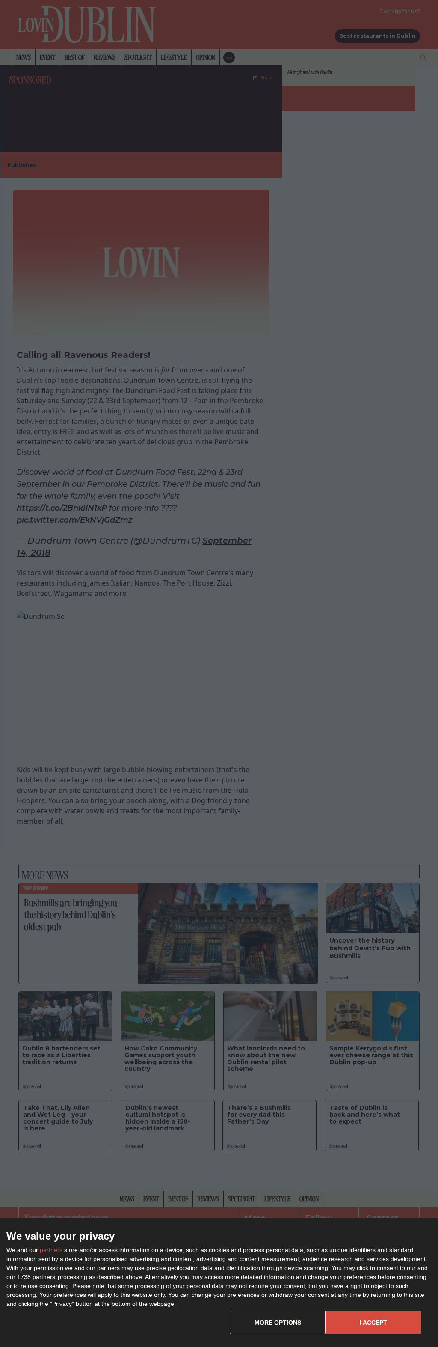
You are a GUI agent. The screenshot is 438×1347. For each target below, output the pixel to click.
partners (51, 1250)
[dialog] (219, 1282)
